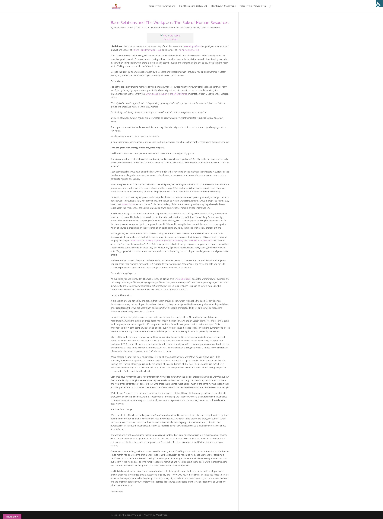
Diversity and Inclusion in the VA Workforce (166, 93)
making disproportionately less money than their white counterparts (179, 240)
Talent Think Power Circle (253, 6)
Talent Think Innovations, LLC (147, 49)
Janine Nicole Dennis (123, 27)
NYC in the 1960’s (170, 39)
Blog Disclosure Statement (193, 6)
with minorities (138, 240)
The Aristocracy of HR (188, 49)
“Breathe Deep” (183, 278)
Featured (155, 27)
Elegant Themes (132, 514)
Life (182, 27)
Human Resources (170, 27)
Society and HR (192, 27)
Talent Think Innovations (162, 6)
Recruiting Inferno (192, 46)
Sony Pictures (128, 204)
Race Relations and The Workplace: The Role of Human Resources (170, 22)
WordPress (161, 514)
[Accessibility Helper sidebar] (379, 3)
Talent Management (210, 27)
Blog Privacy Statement (223, 6)
